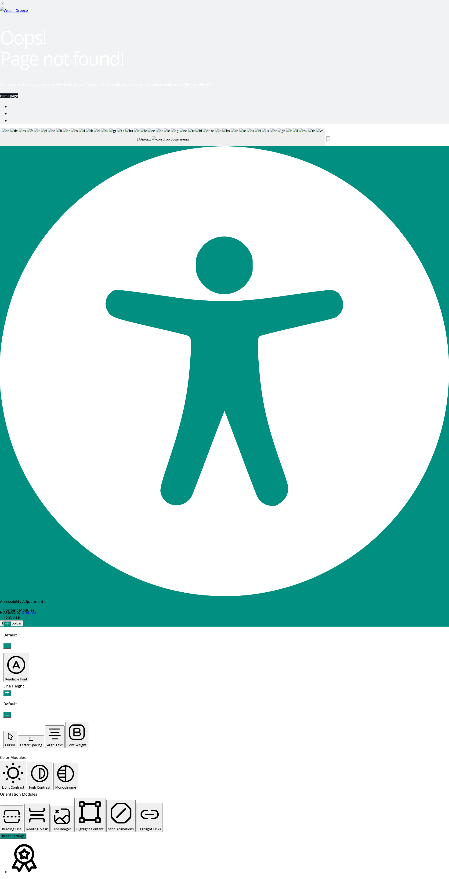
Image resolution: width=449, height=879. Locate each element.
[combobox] (162, 137)
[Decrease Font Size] (7, 646)
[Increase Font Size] (7, 624)
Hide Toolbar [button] (12, 623)
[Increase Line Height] (7, 693)
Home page (9, 95)
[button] (328, 139)
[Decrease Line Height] (7, 715)
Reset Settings (13, 836)
